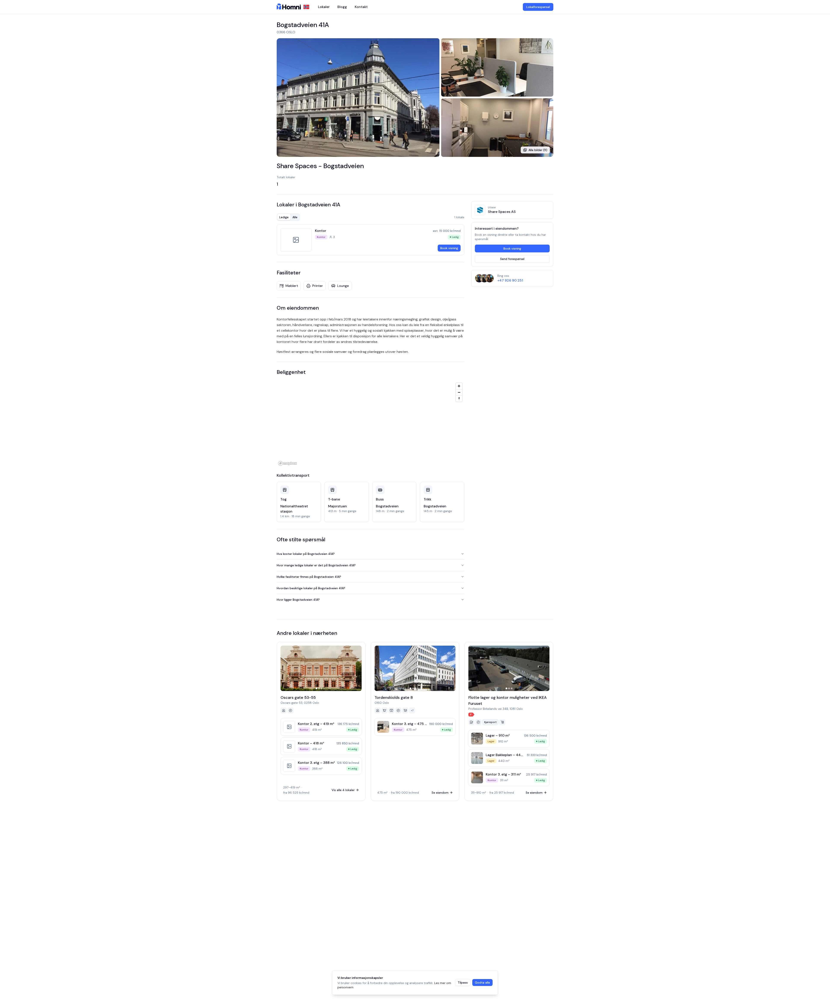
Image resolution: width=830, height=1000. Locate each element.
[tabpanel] (370, 240)
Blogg (342, 7)
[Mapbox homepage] (287, 463)
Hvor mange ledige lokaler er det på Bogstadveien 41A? (316, 565)
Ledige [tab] (284, 217)
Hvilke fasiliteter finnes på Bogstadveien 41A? (309, 577)
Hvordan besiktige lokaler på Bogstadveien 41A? (311, 588)
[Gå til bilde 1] (316, 688)
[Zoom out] (459, 392)
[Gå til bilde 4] (324, 688)
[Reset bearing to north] (459, 398)
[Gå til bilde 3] (321, 688)
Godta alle (482, 982)
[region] (370, 424)
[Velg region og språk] (306, 7)
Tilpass (463, 982)
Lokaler (324, 7)
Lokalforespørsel (538, 7)
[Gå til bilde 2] (319, 688)
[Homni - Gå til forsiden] (289, 6)
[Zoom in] (459, 386)
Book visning (449, 248)
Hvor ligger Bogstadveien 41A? (298, 600)
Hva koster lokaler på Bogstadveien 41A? (306, 554)
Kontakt (361, 7)
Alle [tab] (294, 217)
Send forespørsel (512, 259)
